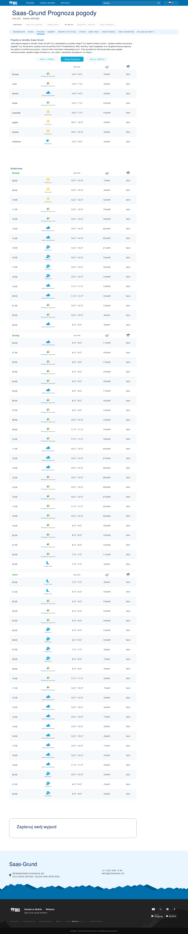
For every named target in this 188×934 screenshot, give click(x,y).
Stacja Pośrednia (72, 59)
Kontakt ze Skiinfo (33, 909)
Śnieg (31, 32)
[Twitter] (160, 909)
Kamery (51, 32)
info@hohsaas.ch (113, 873)
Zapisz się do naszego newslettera (35, 913)
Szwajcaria (53, 25)
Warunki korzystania (45, 921)
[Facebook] (174, 909)
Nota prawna (15, 921)
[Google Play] (157, 915)
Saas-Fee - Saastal (86, 25)
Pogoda (30, 3)
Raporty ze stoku (67, 32)
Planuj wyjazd (47, 3)
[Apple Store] (171, 915)
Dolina (47, 59)
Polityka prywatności (29, 921)
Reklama (50, 909)
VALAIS (16, 18)
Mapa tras (94, 32)
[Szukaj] (159, 3)
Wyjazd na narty (145, 32)
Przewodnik (19, 32)
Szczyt (97, 59)
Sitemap (58, 921)
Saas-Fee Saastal (34, 25)
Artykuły (65, 3)
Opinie (82, 32)
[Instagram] (167, 909)
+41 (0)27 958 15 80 (112, 870)
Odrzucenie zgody (96, 921)
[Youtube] (153, 909)
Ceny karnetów (126, 32)
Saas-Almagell (107, 25)
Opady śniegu (108, 32)
